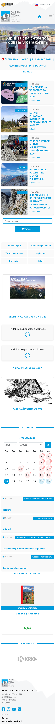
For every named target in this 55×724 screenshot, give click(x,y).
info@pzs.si (6, 703)
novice (27, 72)
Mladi (40, 261)
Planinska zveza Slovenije (19, 691)
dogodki (27, 427)
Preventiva (14, 261)
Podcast (41, 65)
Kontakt (5, 718)
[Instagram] (8, 709)
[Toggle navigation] (50, 16)
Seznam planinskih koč (12, 721)
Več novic (28, 229)
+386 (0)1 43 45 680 (9, 700)
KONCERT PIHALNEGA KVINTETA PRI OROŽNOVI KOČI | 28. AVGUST (40, 119)
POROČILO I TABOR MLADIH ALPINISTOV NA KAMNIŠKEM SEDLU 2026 (39, 147)
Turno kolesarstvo (14, 253)
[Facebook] (3, 709)
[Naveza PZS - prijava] (8, 4)
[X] (19, 709)
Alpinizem (41, 253)
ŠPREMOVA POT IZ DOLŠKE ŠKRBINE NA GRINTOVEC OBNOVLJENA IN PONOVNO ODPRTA (40, 201)
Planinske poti (41, 59)
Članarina (11, 59)
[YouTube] (14, 709)
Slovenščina (44, 4)
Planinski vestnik (19, 65)
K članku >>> (34, 100)
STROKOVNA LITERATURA (27, 608)
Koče (25, 59)
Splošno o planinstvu (41, 245)
